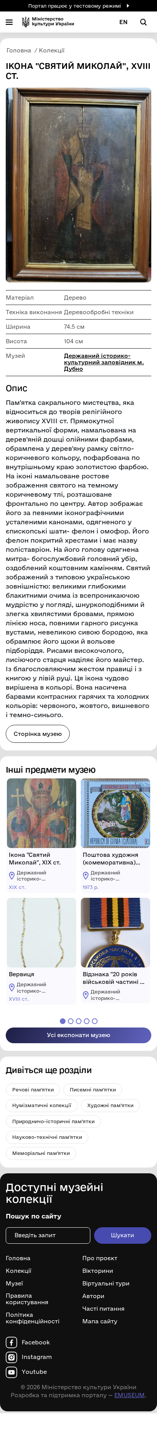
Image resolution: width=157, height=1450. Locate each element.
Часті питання (103, 1309)
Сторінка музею (38, 734)
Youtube (34, 1372)
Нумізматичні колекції (41, 1105)
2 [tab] (71, 1021)
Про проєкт (99, 1258)
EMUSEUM (129, 1395)
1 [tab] (63, 1021)
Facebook (36, 1342)
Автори (93, 1296)
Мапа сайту (99, 1321)
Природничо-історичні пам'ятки (53, 1121)
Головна (18, 1258)
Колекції (18, 1271)
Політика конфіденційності (32, 1318)
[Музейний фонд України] (48, 22)
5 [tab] (95, 1021)
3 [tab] (79, 1021)
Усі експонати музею (78, 1035)
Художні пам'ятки (110, 1105)
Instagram (37, 1357)
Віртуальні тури (106, 1283)
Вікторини (97, 1271)
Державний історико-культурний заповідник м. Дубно (104, 362)
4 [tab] (87, 1021)
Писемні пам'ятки (93, 1089)
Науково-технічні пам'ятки (47, 1137)
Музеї (14, 1283)
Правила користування (27, 1299)
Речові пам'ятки (33, 1089)
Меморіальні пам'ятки (41, 1153)
